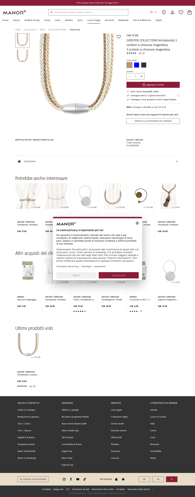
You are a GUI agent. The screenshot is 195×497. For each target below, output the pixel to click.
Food (152, 437)
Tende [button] (42, 30)
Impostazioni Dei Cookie (103, 489)
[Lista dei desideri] (119, 37)
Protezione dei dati (80, 489)
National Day (67, 465)
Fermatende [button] (75, 30)
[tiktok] (85, 479)
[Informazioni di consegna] (178, 95)
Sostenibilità (155, 451)
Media (153, 458)
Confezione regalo (119, 417)
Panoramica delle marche (138, 489)
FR (158, 479)
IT (151, 12)
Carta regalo (116, 410)
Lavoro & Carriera (158, 417)
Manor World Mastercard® (74, 424)
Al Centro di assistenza (33, 479)
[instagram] (64, 479)
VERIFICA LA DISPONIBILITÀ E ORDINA (153, 121)
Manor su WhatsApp (27, 458)
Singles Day (67, 451)
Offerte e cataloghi (70, 410)
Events (153, 430)
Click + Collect (24, 424)
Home (17, 30)
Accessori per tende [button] (57, 30)
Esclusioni (115, 451)
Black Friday (67, 458)
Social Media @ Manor (72, 444)
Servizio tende (117, 424)
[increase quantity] (141, 76)
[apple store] (116, 479)
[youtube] (78, 479)
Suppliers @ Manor (26, 437)
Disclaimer (120, 489)
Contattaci (46, 489)
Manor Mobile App (70, 430)
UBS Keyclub (67, 437)
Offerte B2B (116, 437)
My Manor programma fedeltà (75, 417)
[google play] (123, 479)
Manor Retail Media (26, 451)
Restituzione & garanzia (28, 417)
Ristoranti (154, 444)
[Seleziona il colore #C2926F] (129, 65)
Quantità (129, 71)
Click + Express (24, 430)
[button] (6, 20)
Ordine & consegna (26, 410)
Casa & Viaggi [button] (30, 30)
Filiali (152, 424)
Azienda (153, 410)
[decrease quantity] (130, 76)
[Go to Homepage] (14, 12)
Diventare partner (119, 430)
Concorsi (115, 458)
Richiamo (115, 444)
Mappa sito (58, 489)
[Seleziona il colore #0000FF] (136, 65)
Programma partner (26, 444)
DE (144, 479)
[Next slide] (169, 213)
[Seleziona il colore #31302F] (143, 65)
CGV (68, 489)
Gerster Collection (134, 140)
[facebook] (71, 479)
